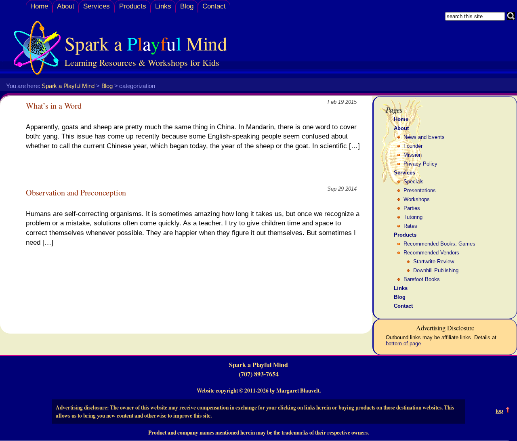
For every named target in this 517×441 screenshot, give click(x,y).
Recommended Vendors (431, 253)
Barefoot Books (422, 279)
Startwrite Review (433, 261)
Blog (186, 6)
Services (96, 6)
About (65, 6)
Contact (214, 6)
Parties (412, 208)
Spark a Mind (146, 43)
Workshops (417, 199)
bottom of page (403, 343)
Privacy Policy (420, 164)
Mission (413, 155)
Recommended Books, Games (439, 244)
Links (163, 6)
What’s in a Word (54, 105)
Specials (414, 181)
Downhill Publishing (435, 270)
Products (132, 6)
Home (39, 6)
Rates (410, 226)
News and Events (424, 137)
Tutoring (413, 217)
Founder (413, 146)
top (499, 411)
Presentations (420, 190)
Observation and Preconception (76, 192)
